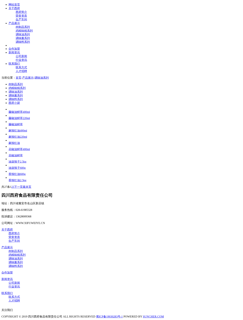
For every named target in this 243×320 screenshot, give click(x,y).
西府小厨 (14, 102)
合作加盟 (14, 48)
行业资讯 (21, 59)
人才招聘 (21, 71)
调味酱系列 (23, 38)
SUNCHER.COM (153, 316)
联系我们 (14, 63)
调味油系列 (23, 34)
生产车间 (21, 19)
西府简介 (21, 11)
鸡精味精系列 (24, 30)
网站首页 (14, 4)
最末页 (27, 186)
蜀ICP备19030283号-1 (109, 316)
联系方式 (21, 67)
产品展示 (14, 23)
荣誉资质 (21, 15)
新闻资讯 (14, 52)
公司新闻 (21, 56)
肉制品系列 (23, 26)
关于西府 (14, 8)
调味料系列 (23, 41)
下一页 (18, 186)
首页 (18, 77)
